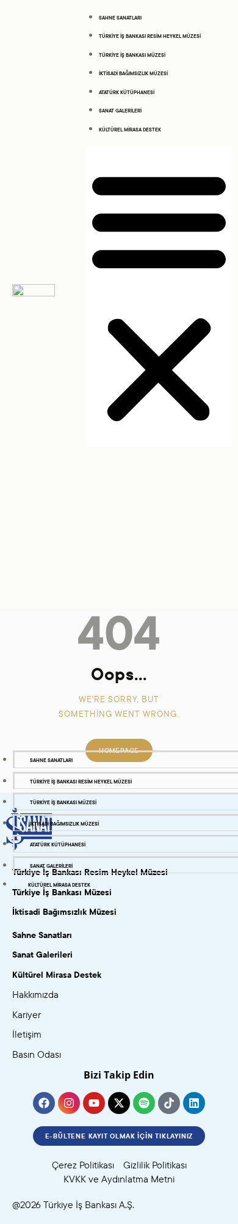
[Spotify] (144, 1103)
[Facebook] (44, 1103)
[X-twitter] (119, 1103)
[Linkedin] (194, 1103)
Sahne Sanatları (120, 18)
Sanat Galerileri (120, 111)
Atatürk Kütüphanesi (126, 92)
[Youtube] (94, 1103)
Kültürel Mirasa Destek (130, 129)
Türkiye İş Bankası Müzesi (132, 55)
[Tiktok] (169, 1103)
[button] (159, 297)
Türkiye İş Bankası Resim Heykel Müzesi (150, 36)
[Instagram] (69, 1103)
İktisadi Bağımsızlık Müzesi (133, 73)
